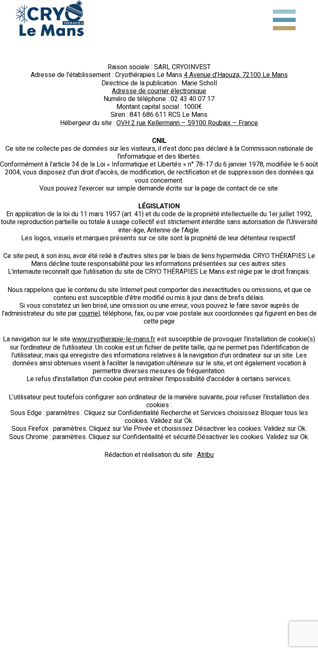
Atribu (205, 455)
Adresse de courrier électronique (159, 91)
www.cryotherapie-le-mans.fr (113, 339)
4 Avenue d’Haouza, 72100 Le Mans (236, 75)
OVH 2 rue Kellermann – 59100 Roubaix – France (187, 123)
